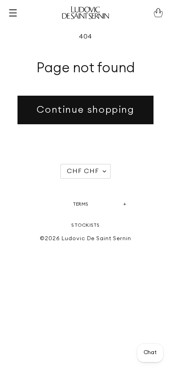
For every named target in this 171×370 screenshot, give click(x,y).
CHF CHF (83, 171)
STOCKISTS (85, 225)
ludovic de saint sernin (96, 238)
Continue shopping (85, 110)
